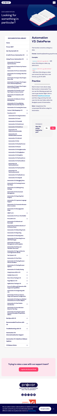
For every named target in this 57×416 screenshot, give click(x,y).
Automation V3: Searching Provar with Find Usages (16, 239)
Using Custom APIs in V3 (13, 272)
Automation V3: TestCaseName (17, 161)
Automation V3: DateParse (16, 127)
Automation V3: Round (15, 146)
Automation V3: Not (14, 141)
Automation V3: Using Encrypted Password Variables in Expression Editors (16, 313)
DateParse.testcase (44, 96)
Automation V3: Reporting (14, 233)
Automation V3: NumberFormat (17, 144)
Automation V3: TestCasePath (17, 168)
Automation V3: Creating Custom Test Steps (16, 184)
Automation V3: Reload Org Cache (16, 230)
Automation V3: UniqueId (15, 177)
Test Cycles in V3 (11, 255)
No (47, 128)
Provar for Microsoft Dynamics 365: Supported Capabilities (16, 287)
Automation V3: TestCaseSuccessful (14, 171)
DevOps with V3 (11, 318)
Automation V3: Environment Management (15, 192)
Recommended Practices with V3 (15, 323)
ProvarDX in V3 (11, 218)
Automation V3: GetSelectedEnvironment (15, 134)
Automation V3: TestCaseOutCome (13, 164)
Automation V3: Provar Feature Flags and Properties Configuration (16, 295)
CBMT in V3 (10, 213)
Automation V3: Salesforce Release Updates (16, 340)
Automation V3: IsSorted (15, 138)
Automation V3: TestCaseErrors (17, 158)
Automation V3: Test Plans (14, 258)
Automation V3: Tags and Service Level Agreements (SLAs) (16, 251)
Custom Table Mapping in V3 (14, 110)
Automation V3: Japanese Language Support (16, 201)
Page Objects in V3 (12, 280)
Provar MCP (10, 47)
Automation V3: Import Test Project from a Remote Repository (16, 82)
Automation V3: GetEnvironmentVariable (15, 130)
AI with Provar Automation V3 (15, 55)
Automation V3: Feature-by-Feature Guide (16, 67)
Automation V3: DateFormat (16, 124)
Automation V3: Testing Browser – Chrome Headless (16, 261)
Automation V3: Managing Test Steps (15, 209)
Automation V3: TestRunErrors (17, 175)
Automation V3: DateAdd (15, 121)
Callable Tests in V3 (12, 275)
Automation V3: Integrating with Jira (15, 291)
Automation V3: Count (14, 118)
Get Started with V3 (12, 51)
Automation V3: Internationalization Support (15, 334)
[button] (54, 2)
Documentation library (17, 38)
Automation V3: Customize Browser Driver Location (16, 205)
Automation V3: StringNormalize (17, 149)
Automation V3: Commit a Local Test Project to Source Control (15, 91)
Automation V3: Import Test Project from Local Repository (16, 87)
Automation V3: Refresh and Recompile (14, 222)
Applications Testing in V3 (14, 283)
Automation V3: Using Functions (17, 115)
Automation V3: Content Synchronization (13, 63)
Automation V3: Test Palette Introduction (14, 304)
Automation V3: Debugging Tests (16, 180)
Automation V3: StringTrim (16, 155)
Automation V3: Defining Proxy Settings (15, 188)
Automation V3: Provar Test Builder (16, 216)
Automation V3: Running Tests (15, 235)
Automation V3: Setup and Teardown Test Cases (14, 247)
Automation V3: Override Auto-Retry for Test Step (15, 308)
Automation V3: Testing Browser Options (15, 265)
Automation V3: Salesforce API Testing (15, 95)
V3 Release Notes (11, 345)
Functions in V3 (11, 113)
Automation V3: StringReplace (16, 152)
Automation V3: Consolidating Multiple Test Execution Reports (15, 104)
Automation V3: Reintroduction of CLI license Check (16, 226)
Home (8, 43)
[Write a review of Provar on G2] (28, 403)
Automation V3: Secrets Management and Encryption (15, 243)
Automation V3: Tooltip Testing (15, 269)
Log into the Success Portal (28, 369)
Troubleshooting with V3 (13, 328)
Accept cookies (45, 409)
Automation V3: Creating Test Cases (16, 107)
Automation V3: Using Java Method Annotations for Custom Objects (16, 299)
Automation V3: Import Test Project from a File (16, 78)
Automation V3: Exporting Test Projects (15, 196)
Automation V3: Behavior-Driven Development (16, 99)
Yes (53, 128)
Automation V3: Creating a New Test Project (16, 74)
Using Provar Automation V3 (15, 59)
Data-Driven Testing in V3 (14, 278)
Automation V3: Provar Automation (16, 71)
